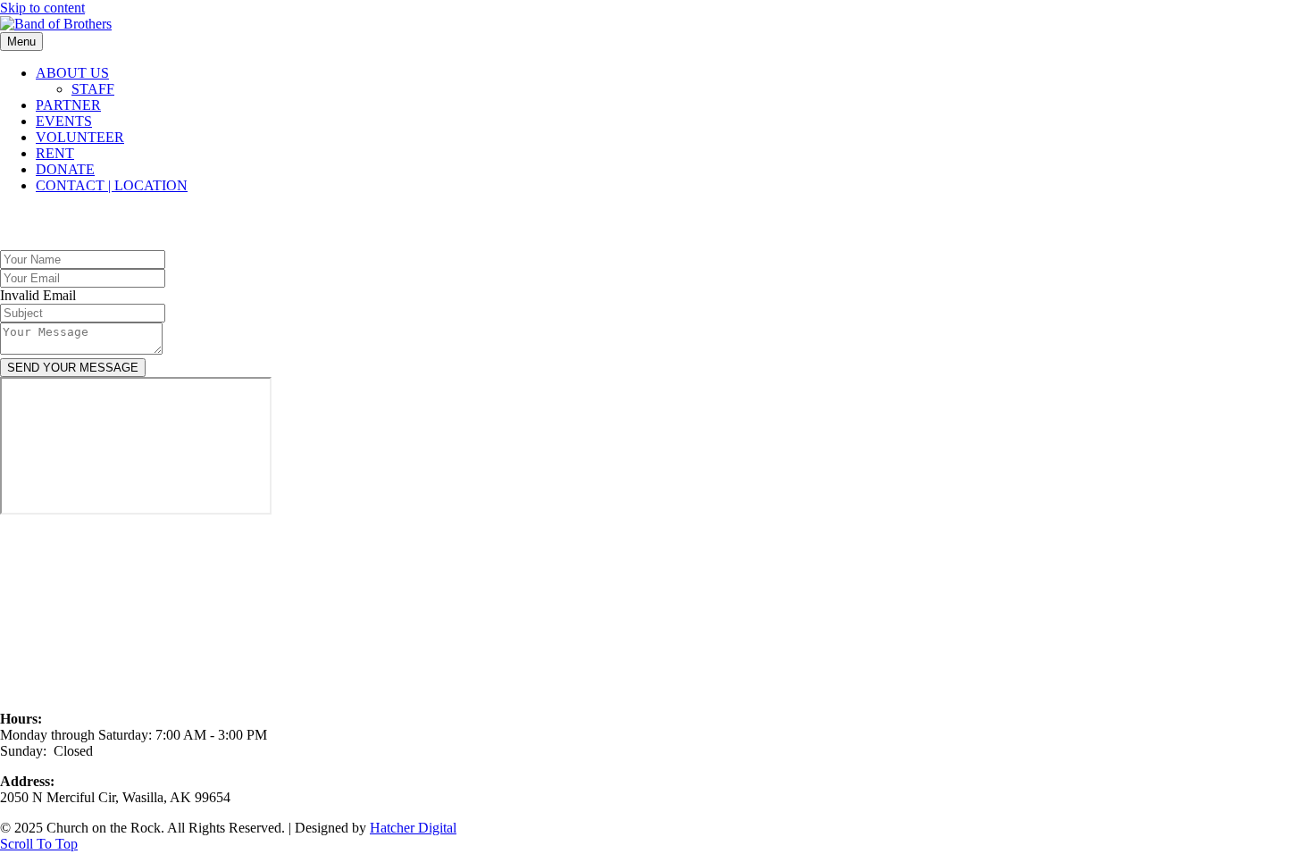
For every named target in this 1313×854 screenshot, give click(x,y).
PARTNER (68, 105)
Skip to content (42, 7)
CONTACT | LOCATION (112, 185)
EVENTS (64, 121)
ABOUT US (72, 72)
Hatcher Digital (413, 827)
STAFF (92, 88)
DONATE (65, 169)
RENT (55, 153)
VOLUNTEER (80, 137)
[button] (39, 843)
